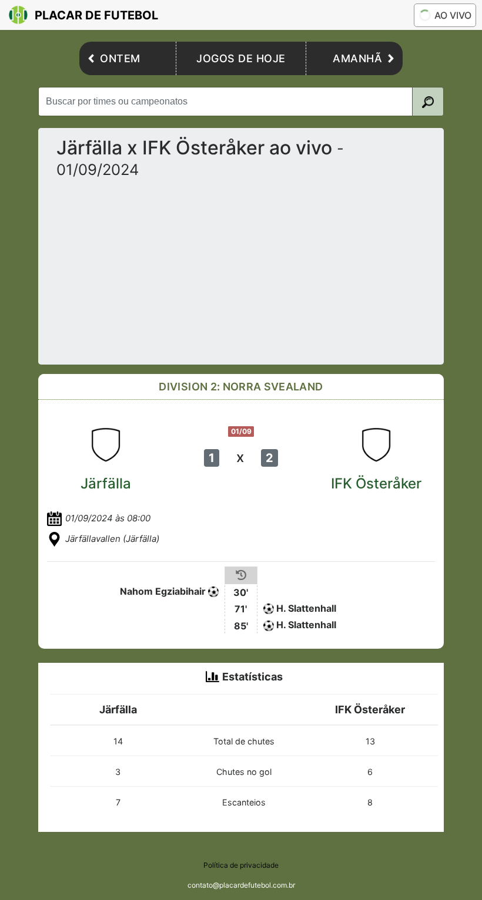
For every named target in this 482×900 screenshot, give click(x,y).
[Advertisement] (241, 267)
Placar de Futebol (96, 15)
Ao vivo (452, 15)
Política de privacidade (241, 865)
